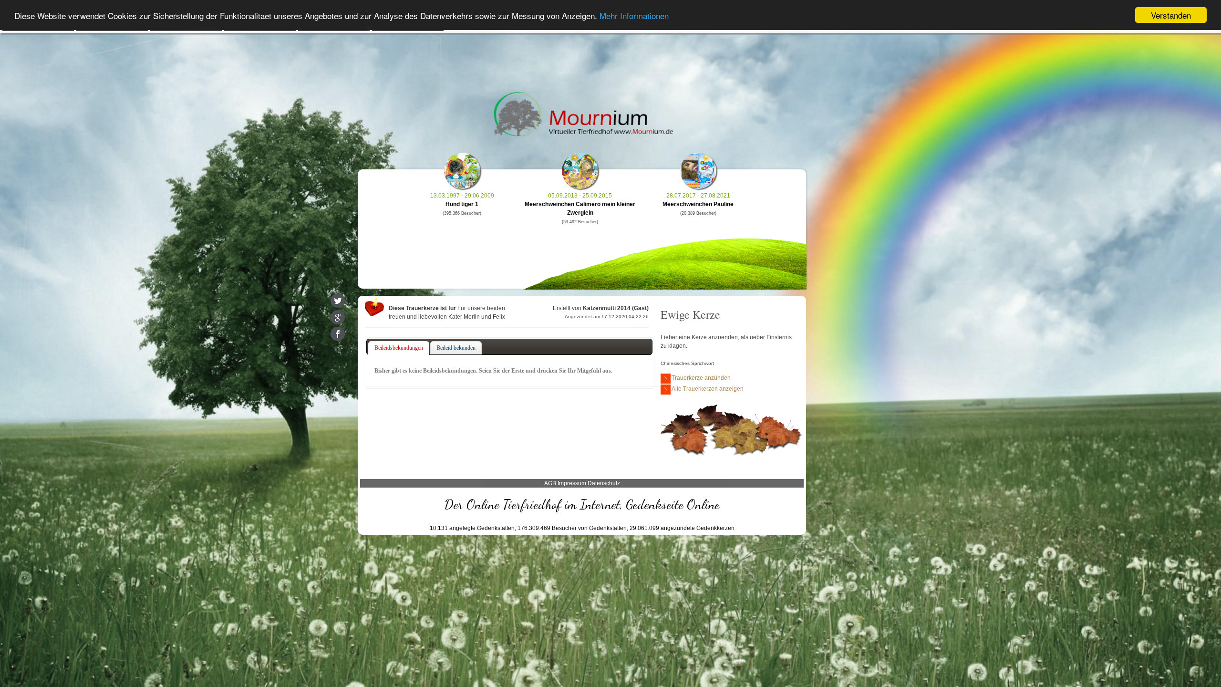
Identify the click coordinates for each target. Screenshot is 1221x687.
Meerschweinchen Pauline (698, 204)
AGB (550, 483)
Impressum (572, 483)
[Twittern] (338, 300)
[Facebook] (338, 334)
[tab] (398, 348)
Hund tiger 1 (461, 204)
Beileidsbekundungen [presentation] (398, 347)
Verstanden (1171, 15)
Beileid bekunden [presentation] (456, 347)
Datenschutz (604, 483)
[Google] (338, 317)
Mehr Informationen (634, 15)
